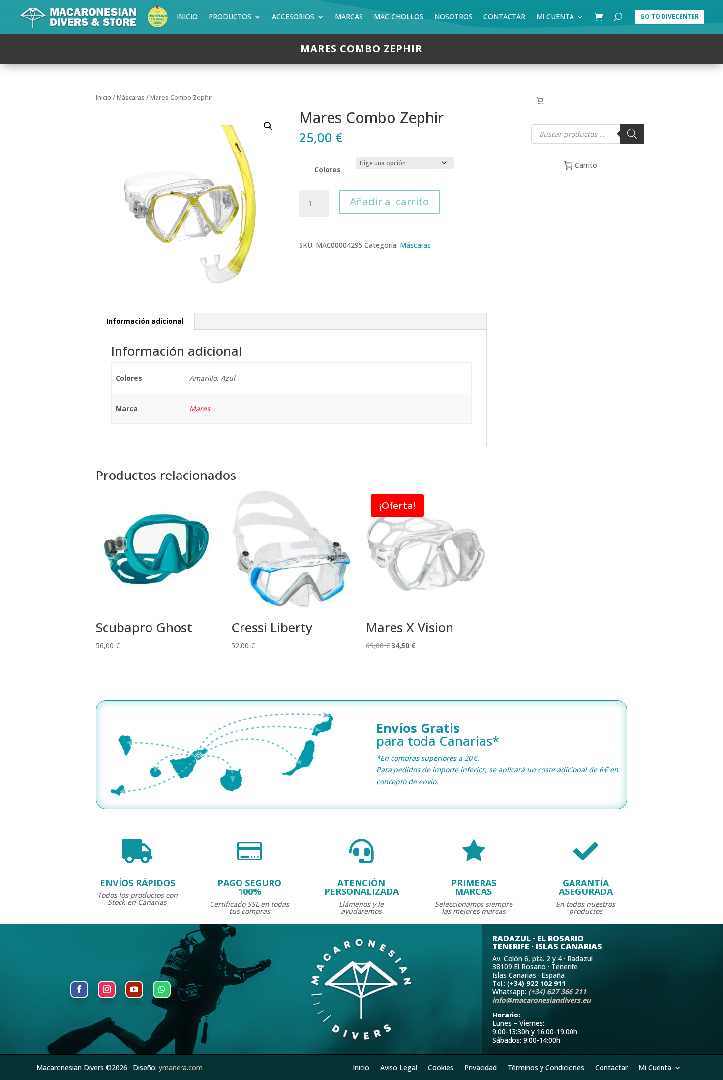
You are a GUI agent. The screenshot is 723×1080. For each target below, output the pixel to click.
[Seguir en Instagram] (107, 989)
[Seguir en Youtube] (134, 989)
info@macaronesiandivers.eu (541, 1000)
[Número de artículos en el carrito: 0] (539, 100)
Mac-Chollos (398, 18)
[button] (268, 126)
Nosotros (453, 18)
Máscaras (131, 97)
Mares (199, 408)
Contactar (504, 18)
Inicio (187, 18)
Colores (327, 169)
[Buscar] (632, 134)
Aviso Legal (398, 1067)
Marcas (349, 18)
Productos (230, 18)
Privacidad (480, 1067)
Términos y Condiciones (546, 1067)
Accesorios (293, 18)
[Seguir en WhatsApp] (162, 989)
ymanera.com (181, 1067)
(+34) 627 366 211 (557, 991)
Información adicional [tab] (144, 321)
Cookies (440, 1067)
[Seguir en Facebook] (79, 989)
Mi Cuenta (555, 18)
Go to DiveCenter (669, 16)
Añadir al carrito (389, 201)
